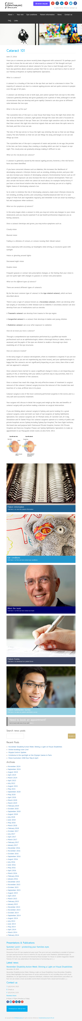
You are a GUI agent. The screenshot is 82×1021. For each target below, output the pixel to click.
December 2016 (14, 848)
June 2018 (12, 820)
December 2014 (14, 907)
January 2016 (13, 879)
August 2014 (13, 918)
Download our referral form (17, 1009)
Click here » (11, 509)
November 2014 (14, 910)
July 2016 (11, 862)
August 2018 (13, 814)
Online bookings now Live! (18, 749)
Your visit (20, 14)
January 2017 (13, 845)
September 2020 (14, 792)
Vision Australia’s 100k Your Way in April (23, 758)
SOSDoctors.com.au (18, 1018)
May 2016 (12, 867)
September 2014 (14, 915)
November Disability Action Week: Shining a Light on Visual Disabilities (35, 747)
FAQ (9, 20)
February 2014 (13, 935)
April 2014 (12, 929)
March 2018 (12, 825)
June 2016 (12, 865)
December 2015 (14, 882)
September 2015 (14, 890)
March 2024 (12, 777)
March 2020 (12, 800)
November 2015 (14, 884)
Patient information (47, 14)
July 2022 (11, 783)
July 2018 (11, 817)
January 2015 (13, 904)
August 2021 (13, 786)
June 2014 (12, 924)
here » (31, 723)
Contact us (73, 8)
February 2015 (13, 901)
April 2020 (12, 797)
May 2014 (12, 926)
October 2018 (13, 808)
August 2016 (13, 859)
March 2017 (12, 839)
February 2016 (13, 876)
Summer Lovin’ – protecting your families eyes (27, 946)
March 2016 (12, 873)
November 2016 (14, 851)
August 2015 (13, 893)
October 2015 (13, 887)
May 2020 (12, 794)
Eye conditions (31, 14)
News (60, 14)
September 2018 (14, 811)
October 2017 (13, 831)
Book (43, 4)
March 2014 (12, 932)
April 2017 (12, 837)
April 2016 (12, 870)
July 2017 (11, 834)
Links (16, 20)
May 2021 (12, 789)
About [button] (10, 14)
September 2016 (14, 856)
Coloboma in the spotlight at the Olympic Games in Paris (30, 755)
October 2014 (13, 912)
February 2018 (13, 828)
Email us (11, 989)
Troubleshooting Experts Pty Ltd (46, 1018)
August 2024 (13, 772)
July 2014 (11, 921)
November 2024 (14, 766)
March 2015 (12, 898)
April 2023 (12, 780)
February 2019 (13, 806)
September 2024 (14, 769)
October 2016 (13, 853)
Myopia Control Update (17, 752)
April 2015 (12, 896)
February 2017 (13, 842)
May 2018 (12, 822)
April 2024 (12, 775)
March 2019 (12, 803)
